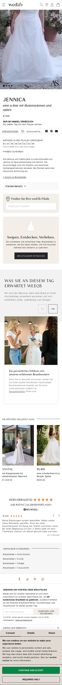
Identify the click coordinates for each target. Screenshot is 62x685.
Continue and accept (31, 670)
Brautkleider (8, 554)
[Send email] (56, 131)
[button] (53, 515)
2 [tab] (6, 86)
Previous (42, 308)
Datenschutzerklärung (23, 620)
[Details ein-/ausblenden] (25, 186)
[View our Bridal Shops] (47, 5)
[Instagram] (43, 579)
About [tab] (51, 633)
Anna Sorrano (23, 554)
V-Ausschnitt (23, 567)
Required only (31, 679)
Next (52, 308)
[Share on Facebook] (46, 131)
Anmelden (52, 5)
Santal (7, 469)
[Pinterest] (35, 579)
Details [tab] (31, 633)
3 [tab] (9, 86)
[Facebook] (19, 579)
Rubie (41, 469)
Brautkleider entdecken (31, 256)
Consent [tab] (10, 633)
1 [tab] (4, 86)
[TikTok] (27, 579)
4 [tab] (11, 86)
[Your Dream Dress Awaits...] (15, 5)
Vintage (20, 563)
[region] (31, 525)
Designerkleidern (17, 391)
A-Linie (20, 558)
